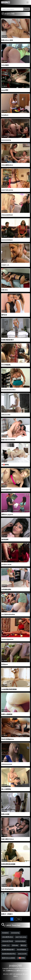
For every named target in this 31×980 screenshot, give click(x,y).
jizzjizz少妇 (15, 965)
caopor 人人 (5, 945)
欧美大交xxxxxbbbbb (8, 958)
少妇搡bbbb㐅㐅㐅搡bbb (13, 970)
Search (26, 9)
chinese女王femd (7, 941)
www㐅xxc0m (22, 954)
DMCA (15, 976)
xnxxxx (26, 970)
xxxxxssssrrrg (15, 933)
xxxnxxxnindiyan (20, 941)
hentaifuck (5, 933)
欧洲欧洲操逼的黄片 (8, 949)
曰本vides (15, 945)
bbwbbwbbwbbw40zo (9, 954)
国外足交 (23, 945)
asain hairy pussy (21, 937)
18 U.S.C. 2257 (7, 974)
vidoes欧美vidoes (7, 937)
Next (18, 919)
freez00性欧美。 (22, 949)
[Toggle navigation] (27, 2)
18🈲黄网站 (21, 958)
